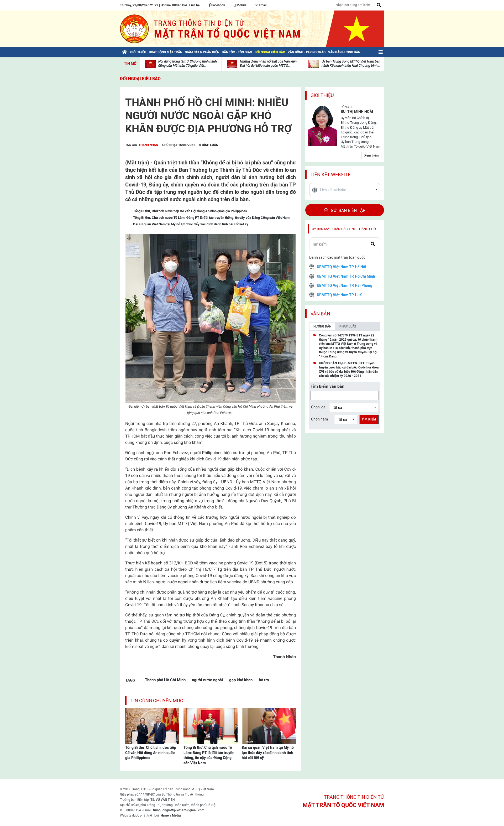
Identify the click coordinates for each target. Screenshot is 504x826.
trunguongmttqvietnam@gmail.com (178, 810)
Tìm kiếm (369, 419)
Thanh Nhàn (148, 145)
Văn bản (320, 313)
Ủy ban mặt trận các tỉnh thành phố (344, 229)
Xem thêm (371, 155)
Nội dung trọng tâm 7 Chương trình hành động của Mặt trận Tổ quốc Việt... (187, 63)
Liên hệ (194, 5)
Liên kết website (330, 174)
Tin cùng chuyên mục (156, 700)
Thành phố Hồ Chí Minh (165, 680)
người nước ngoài (207, 680)
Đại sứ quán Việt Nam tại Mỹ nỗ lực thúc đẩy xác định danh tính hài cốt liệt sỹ (268, 752)
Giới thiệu (322, 95)
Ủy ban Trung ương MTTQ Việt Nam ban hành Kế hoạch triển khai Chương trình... (351, 63)
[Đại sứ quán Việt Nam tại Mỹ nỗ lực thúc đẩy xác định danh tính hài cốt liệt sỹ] (269, 725)
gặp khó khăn (241, 680)
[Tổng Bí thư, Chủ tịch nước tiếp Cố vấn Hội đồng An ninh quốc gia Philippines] (152, 725)
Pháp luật (347, 326)
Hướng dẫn (322, 326)
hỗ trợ (264, 680)
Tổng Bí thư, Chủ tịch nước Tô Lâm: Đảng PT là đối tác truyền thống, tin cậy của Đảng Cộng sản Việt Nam (208, 755)
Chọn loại (318, 407)
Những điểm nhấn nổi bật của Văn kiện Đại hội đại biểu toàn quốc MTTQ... (268, 63)
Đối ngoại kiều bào (140, 78)
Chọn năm (319, 419)
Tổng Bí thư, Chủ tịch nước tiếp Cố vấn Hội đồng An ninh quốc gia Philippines (150, 752)
